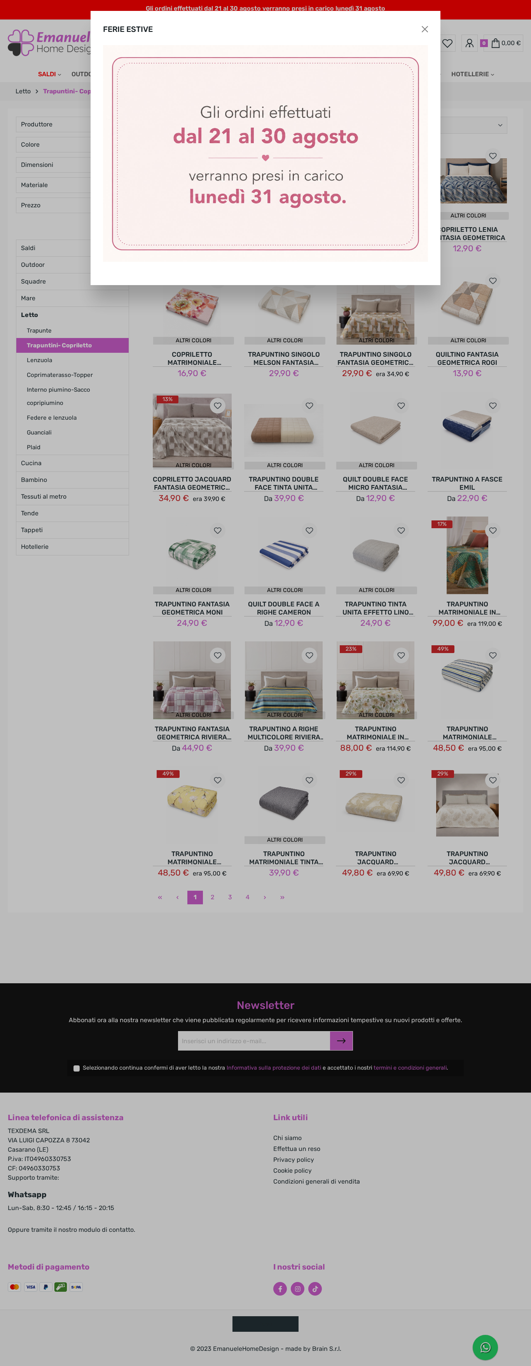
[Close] (425, 29)
